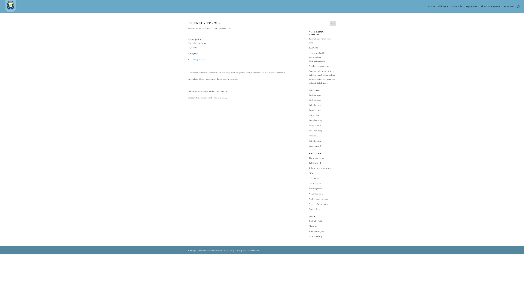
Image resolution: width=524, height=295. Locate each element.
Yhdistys (442, 6)
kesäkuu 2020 (315, 99)
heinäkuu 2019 (315, 120)
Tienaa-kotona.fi (252, 250)
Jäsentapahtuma (225, 28)
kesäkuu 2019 (315, 125)
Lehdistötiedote (316, 163)
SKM (311, 173)
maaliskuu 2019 (316, 135)
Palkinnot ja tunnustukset (320, 168)
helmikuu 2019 (315, 140)
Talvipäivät (314, 178)
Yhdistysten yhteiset (318, 198)
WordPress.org (315, 236)
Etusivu (431, 6)
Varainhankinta (316, 193)
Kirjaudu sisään (316, 221)
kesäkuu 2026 (315, 94)
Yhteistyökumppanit (491, 6)
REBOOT (313, 47)
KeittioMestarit (202, 28)
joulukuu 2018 (315, 145)
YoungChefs (314, 209)
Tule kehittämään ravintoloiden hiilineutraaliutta (317, 56)
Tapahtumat (472, 6)
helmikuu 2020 (315, 105)
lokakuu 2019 (315, 110)
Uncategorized (315, 188)
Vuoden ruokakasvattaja (320, 65)
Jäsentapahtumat (316, 158)
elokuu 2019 (314, 115)
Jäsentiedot (457, 6)
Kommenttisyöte (316, 231)
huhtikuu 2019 (315, 130)
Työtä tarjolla (315, 183)
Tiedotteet (509, 6)
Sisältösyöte (314, 226)
